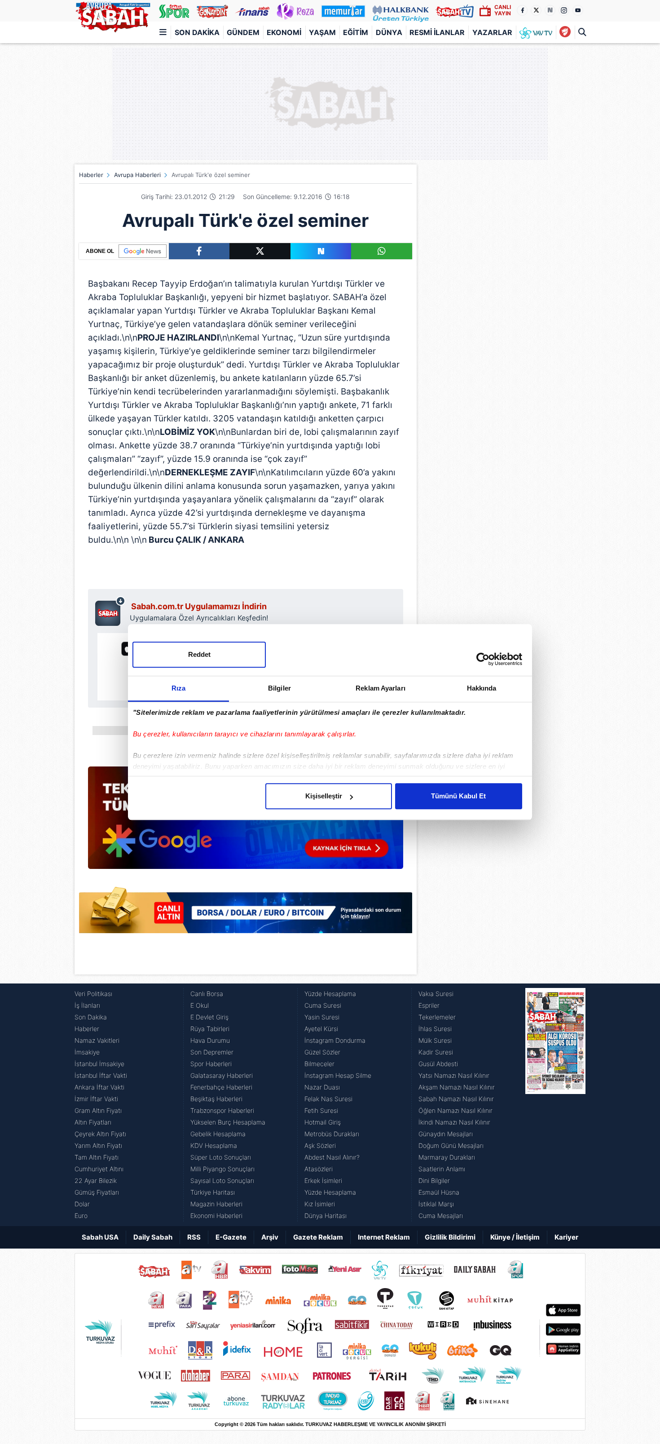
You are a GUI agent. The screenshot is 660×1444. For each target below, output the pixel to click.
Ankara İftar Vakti (99, 1087)
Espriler (429, 1005)
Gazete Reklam (318, 1237)
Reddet (199, 654)
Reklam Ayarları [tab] (380, 688)
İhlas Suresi (435, 1028)
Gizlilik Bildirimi (450, 1237)
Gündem (243, 32)
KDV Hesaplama (213, 1145)
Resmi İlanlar (437, 32)
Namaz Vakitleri (97, 1040)
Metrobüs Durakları (331, 1134)
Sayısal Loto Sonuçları (222, 1180)
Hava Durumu (210, 1040)
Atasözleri (318, 1169)
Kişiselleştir (323, 796)
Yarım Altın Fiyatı (98, 1145)
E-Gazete (231, 1237)
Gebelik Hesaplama (218, 1134)
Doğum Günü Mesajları (451, 1145)
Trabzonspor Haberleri (222, 1110)
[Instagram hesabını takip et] (564, 10)
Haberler (91, 174)
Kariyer (566, 1237)
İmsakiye (87, 1052)
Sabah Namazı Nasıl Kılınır (456, 1099)
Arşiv (269, 1237)
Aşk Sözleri (320, 1145)
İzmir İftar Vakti (96, 1099)
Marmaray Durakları (446, 1157)
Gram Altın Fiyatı (98, 1110)
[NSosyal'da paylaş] (321, 251)
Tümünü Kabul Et (458, 796)
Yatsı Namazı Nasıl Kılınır (453, 1075)
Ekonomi (284, 32)
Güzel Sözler (322, 1052)
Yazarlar (492, 32)
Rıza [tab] (178, 688)
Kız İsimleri (319, 1204)
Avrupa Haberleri (137, 174)
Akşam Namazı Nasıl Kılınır (456, 1087)
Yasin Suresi (321, 1017)
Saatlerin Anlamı (441, 1169)
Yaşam (322, 32)
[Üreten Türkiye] (400, 11)
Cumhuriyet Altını (99, 1169)
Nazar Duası (322, 1087)
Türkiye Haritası (212, 1192)
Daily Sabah (152, 1237)
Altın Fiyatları (93, 1122)
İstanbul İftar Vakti (101, 1075)
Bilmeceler (319, 1063)
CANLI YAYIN (502, 10)
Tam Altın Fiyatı (97, 1157)
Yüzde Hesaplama (330, 993)
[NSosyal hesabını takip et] (550, 10)
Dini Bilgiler (434, 1180)
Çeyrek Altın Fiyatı (100, 1134)
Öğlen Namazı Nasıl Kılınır (455, 1110)
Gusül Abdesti (438, 1063)
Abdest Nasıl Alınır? (332, 1157)
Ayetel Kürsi (321, 1028)
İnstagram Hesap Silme (337, 1075)
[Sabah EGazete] (555, 1105)
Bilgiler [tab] (279, 688)
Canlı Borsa (206, 993)
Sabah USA (100, 1237)
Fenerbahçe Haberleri (221, 1087)
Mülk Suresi (435, 1040)
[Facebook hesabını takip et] (522, 10)
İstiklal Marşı (436, 1204)
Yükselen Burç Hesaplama (227, 1122)
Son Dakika (197, 32)
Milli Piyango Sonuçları (222, 1169)
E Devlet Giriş (209, 1017)
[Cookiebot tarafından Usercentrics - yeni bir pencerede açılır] (483, 659)
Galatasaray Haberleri (221, 1075)
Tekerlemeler (437, 1017)
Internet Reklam (384, 1237)
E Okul (199, 1005)
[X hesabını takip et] (536, 10)
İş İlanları (87, 1005)
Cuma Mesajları (440, 1215)
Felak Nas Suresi (328, 1099)
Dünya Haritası (325, 1215)
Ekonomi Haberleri (216, 1215)
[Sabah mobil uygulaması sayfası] (110, 611)
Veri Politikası (93, 993)
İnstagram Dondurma (334, 1040)
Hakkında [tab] (482, 688)
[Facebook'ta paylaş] (199, 251)
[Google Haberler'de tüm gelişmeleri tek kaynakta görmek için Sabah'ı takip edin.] (245, 822)
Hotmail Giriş (322, 1122)
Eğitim (355, 32)
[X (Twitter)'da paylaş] (259, 251)
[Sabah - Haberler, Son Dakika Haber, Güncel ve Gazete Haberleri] (113, 15)
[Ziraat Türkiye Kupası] (565, 32)
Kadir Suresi (435, 1052)
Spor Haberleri (211, 1063)
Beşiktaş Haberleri (216, 1099)
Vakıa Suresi (435, 993)
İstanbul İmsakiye (99, 1063)
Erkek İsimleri (323, 1180)
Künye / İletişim (515, 1237)
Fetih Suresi (321, 1110)
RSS (194, 1237)
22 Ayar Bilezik (96, 1180)
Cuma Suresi (322, 1005)
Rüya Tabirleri (209, 1028)
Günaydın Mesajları (445, 1134)
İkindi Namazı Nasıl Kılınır (454, 1122)
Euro (81, 1215)
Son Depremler (211, 1052)
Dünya (389, 32)
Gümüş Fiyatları (97, 1192)
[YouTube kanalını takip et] (577, 10)
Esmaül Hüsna (438, 1192)
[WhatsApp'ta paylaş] (381, 251)
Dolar (82, 1204)
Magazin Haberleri (216, 1204)
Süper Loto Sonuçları (220, 1157)
